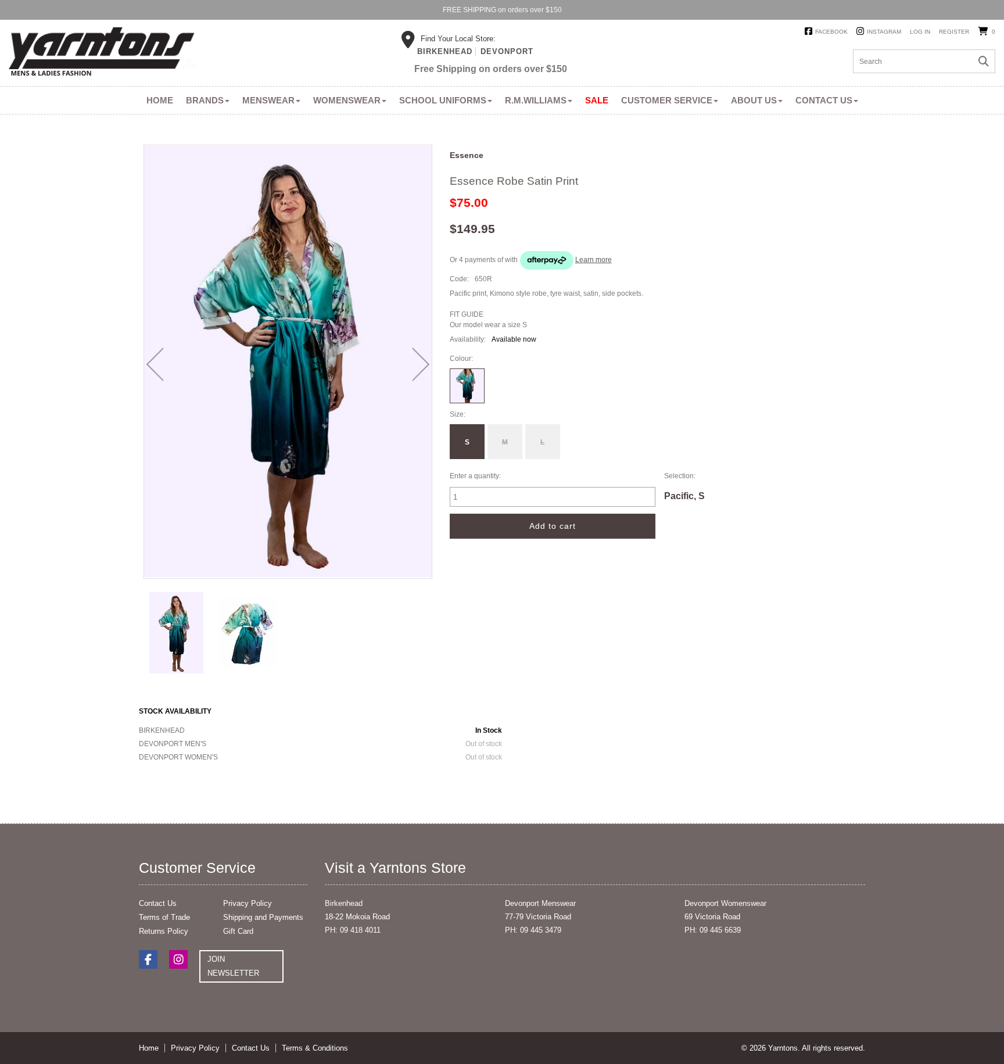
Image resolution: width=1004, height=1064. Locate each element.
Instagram (884, 31)
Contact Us (823, 100)
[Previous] (154, 364)
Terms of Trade (164, 917)
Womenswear (347, 100)
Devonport (507, 51)
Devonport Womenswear (725, 903)
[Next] (421, 364)
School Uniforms (442, 100)
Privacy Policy (247, 903)
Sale (596, 100)
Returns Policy (163, 931)
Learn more (593, 260)
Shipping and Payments (263, 917)
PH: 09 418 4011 (353, 930)
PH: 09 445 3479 (533, 930)
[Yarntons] (102, 53)
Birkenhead (444, 51)
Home (159, 100)
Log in (920, 31)
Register (954, 31)
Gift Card (238, 931)
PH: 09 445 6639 (712, 930)
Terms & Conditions (315, 1048)
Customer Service (666, 100)
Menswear (268, 100)
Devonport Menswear (540, 903)
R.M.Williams (535, 100)
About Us (754, 100)
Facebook (831, 31)
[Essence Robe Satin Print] (177, 632)
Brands (205, 100)
